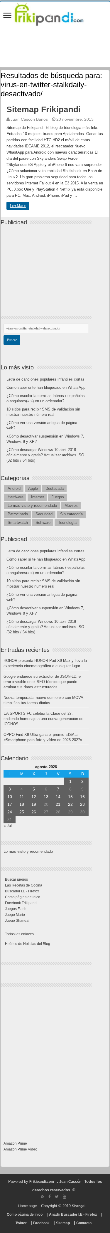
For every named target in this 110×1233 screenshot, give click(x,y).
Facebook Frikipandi (21, 903)
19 (33, 804)
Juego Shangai (17, 921)
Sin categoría (71, 514)
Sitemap (63, 1223)
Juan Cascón (70, 1182)
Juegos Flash (15, 909)
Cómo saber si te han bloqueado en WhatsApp (45, 387)
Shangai (78, 1206)
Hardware (15, 497)
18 (21, 804)
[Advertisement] (48, 265)
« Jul (8, 825)
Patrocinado (18, 514)
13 (46, 796)
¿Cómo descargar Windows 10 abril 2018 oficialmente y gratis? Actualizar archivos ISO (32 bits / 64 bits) (45, 455)
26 (33, 812)
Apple (33, 488)
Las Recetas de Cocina (23, 885)
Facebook (41, 1223)
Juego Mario (15, 915)
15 (70, 796)
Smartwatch (18, 522)
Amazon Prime (15, 1143)
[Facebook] (49, 1196)
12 (33, 796)
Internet (37, 497)
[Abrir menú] (7, 16)
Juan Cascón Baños (29, 119)
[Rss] (42, 1196)
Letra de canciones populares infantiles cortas (45, 379)
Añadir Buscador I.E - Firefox (73, 1214)
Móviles (71, 505)
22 (70, 804)
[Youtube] (64, 1196)
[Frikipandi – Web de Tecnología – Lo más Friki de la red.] (55, 13)
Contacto (84, 1223)
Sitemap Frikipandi (43, 109)
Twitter (21, 1223)
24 (9, 812)
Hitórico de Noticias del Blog (27, 944)
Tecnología (67, 522)
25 (21, 812)
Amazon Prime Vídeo (20, 1149)
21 (58, 804)
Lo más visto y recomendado (32, 505)
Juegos (58, 497)
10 (9, 796)
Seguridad (44, 514)
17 (9, 804)
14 (58, 796)
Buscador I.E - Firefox (22, 891)
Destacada (54, 488)
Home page (27, 1206)
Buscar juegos (16, 879)
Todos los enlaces (19, 934)
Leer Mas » (18, 206)
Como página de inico (22, 897)
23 (82, 804)
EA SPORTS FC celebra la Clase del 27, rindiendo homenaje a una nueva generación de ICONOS (43, 718)
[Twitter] (56, 1196)
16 (82, 796)
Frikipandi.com (41, 1182)
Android (14, 488)
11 (22, 796)
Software (42, 522)
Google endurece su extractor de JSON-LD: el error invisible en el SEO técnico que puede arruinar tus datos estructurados (43, 681)
